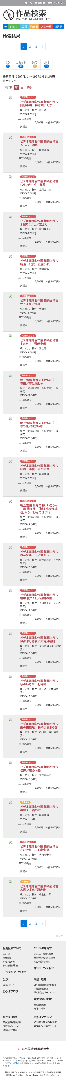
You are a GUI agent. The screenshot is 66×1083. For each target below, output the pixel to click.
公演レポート (8, 984)
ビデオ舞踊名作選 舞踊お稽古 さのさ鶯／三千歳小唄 (40, 848)
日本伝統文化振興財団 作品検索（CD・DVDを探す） (33, 16)
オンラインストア (44, 968)
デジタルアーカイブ (14, 972)
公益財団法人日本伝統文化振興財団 (5, 2)
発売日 (34, 26)
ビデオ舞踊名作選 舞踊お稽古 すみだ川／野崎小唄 (40, 342)
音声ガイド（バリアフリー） (45, 1026)
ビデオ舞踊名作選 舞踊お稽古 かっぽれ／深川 (40, 302)
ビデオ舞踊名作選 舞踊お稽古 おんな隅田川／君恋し (40, 553)
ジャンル (14, 26)
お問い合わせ (55, 2)
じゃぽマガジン (43, 1017)
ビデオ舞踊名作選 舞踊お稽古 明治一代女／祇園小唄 (40, 262)
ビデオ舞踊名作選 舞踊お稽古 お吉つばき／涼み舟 (40, 888)
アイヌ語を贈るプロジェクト (46, 1021)
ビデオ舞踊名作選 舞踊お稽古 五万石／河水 (40, 143)
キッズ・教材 (10, 1017)
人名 (46, 26)
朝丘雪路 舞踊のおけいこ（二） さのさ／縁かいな (40, 424)
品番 (24, 26)
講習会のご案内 (10, 1030)
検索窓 (58, 26)
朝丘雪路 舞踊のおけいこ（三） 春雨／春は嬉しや (40, 382)
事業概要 (40, 2)
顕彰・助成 (40, 979)
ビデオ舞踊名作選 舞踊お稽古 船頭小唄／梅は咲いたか (40, 103)
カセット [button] (21, 64)
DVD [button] (35, 64)
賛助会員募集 (40, 1004)
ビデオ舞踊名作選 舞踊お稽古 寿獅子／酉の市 (40, 808)
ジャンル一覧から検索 (43, 953)
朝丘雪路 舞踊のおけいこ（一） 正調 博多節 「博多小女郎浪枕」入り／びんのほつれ (40, 508)
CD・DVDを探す (43, 948)
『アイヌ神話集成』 (13, 1063)
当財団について (12, 948)
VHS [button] (46, 64)
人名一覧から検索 (42, 961)
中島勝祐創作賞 (41, 988)
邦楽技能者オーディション (45, 992)
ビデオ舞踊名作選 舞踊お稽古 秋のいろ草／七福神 (40, 682)
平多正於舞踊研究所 (12, 1022)
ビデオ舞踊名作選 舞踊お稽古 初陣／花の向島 (40, 769)
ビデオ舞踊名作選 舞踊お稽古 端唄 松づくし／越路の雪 (40, 596)
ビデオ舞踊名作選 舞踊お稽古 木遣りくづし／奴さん (40, 223)
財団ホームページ (29, 2)
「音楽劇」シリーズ (10, 1026)
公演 (5, 979)
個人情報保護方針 (11, 965)
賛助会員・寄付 (43, 999)
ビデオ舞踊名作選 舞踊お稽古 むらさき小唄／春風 (40, 183)
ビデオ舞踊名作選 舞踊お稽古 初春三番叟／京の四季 (40, 467)
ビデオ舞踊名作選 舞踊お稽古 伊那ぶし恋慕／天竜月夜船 (40, 639)
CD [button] (8, 64)
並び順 (8, 87)
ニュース (6, 953)
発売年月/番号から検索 (44, 957)
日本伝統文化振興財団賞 (45, 984)
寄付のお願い (40, 1008)
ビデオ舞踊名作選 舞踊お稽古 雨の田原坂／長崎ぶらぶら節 (40, 725)
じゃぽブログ (10, 991)
